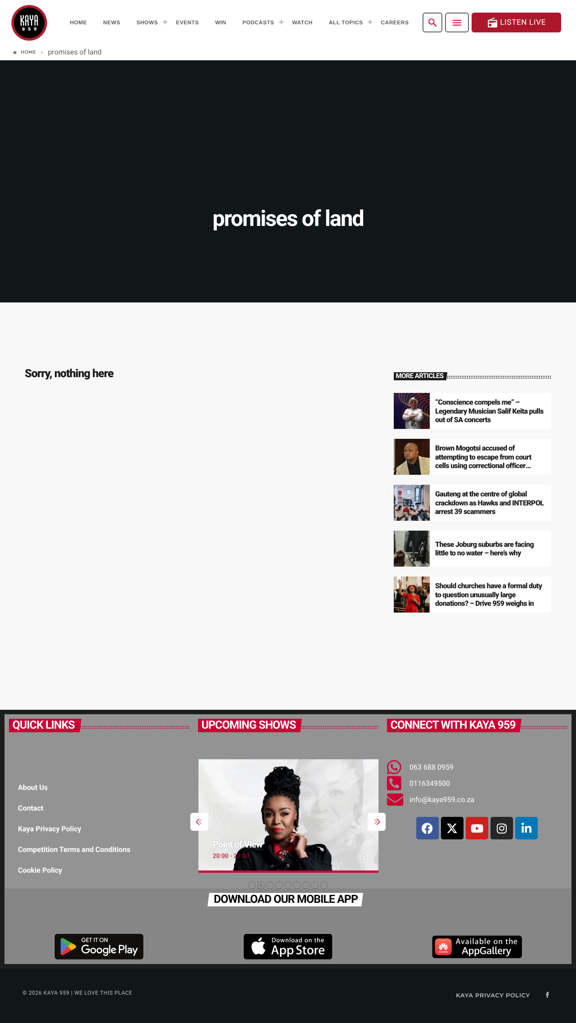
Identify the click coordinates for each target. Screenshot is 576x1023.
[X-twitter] (452, 828)
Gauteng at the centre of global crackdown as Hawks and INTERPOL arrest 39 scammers (489, 502)
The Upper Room (270, 844)
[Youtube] (477, 828)
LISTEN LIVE (516, 22)
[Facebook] (427, 828)
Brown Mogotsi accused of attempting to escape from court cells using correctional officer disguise (483, 461)
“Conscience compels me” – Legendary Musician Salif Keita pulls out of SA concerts (489, 411)
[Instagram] (501, 828)
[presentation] (199, 822)
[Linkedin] (526, 828)
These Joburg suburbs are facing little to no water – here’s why (484, 548)
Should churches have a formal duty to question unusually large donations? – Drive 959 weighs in (488, 594)
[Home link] (29, 22)
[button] (252, 885)
